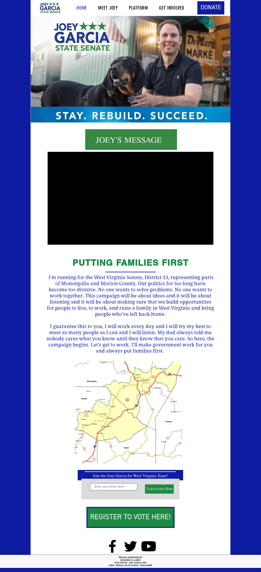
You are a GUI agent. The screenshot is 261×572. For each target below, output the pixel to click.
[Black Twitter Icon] (130, 546)
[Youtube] (148, 546)
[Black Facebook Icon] (112, 546)
